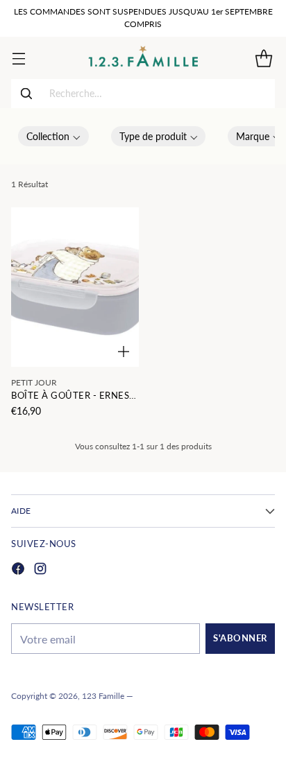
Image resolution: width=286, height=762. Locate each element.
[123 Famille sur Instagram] (40, 570)
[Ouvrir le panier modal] (263, 58)
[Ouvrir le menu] (18, 58)
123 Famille (103, 696)
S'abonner (240, 638)
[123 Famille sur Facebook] (18, 570)
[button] (53, 136)
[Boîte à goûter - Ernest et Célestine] (75, 287)
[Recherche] (26, 93)
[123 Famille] (143, 58)
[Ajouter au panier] (123, 351)
